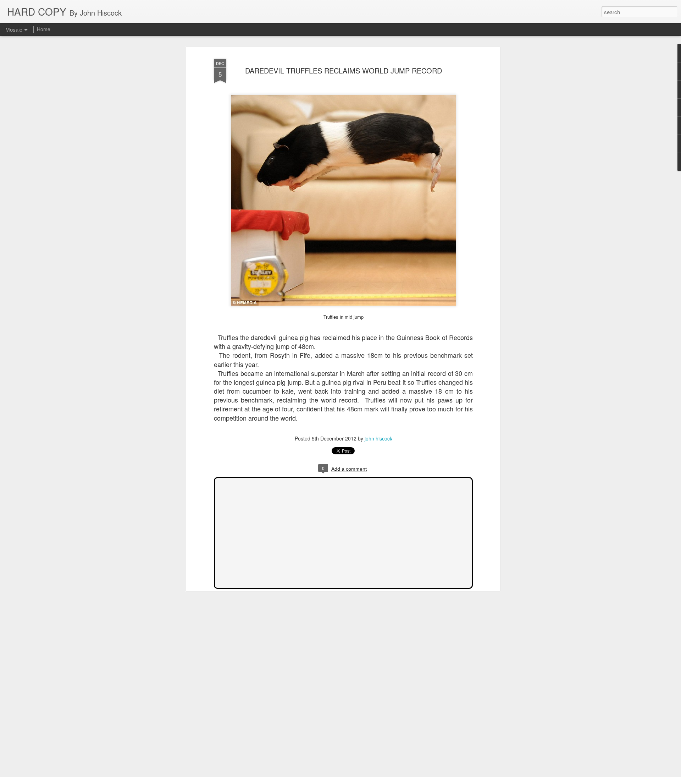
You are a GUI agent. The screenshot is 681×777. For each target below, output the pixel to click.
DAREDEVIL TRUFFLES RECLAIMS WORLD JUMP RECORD (343, 70)
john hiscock (378, 438)
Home (43, 29)
